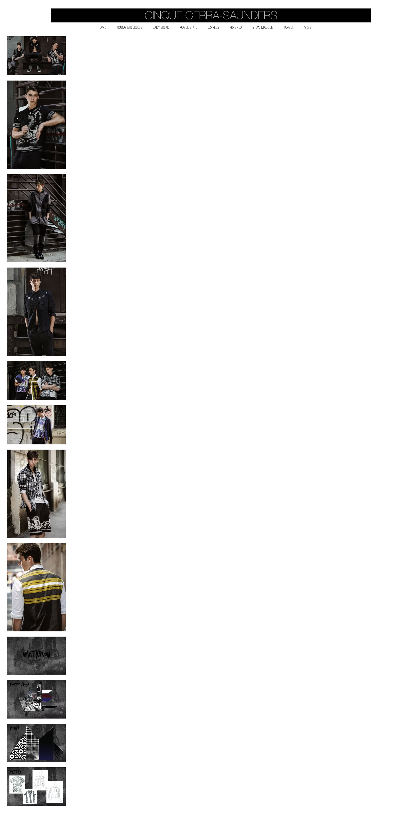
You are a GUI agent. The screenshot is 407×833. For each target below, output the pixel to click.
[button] (129, 27)
